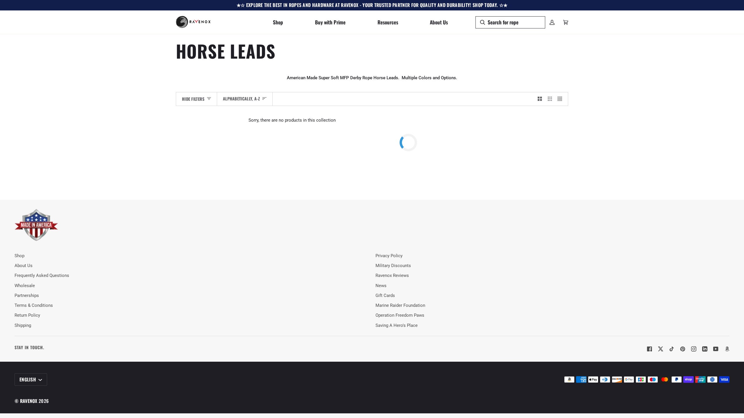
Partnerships (27, 295)
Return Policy (27, 315)
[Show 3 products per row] (550, 99)
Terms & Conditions (34, 305)
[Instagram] (693, 349)
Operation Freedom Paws (399, 315)
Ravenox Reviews (392, 275)
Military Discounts (393, 265)
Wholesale (25, 285)
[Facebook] (649, 349)
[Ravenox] (36, 225)
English (28, 379)
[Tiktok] (671, 349)
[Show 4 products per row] (561, 99)
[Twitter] (660, 349)
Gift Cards (385, 295)
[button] (278, 22)
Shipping (23, 325)
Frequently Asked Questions (42, 275)
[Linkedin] (704, 349)
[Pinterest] (682, 349)
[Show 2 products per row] (540, 99)
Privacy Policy (389, 255)
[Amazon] (726, 349)
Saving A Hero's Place (396, 325)
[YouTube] (715, 349)
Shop (19, 255)
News (381, 285)
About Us (24, 265)
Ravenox (28, 400)
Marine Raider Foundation (400, 305)
